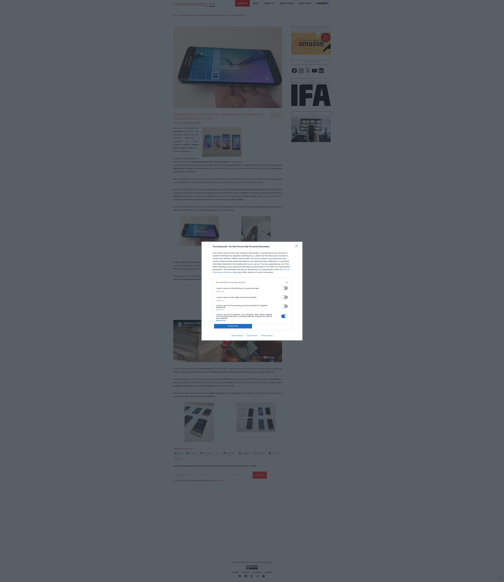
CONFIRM (233, 326)
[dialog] (252, 291)
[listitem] (252, 282)
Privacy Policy (267, 335)
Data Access (252, 335)
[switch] (284, 288)
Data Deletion (237, 335)
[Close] (297, 246)
